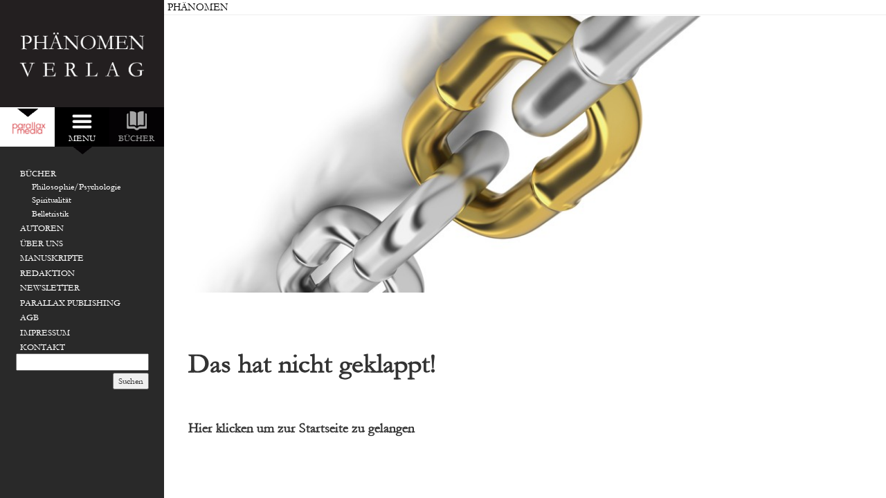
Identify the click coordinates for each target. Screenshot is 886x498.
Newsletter (50, 288)
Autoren (42, 228)
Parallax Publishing (70, 303)
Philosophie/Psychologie (76, 187)
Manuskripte (52, 258)
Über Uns (41, 243)
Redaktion (47, 273)
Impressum (45, 333)
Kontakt (42, 347)
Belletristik (50, 214)
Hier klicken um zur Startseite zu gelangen (301, 428)
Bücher (38, 173)
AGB (29, 317)
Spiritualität (51, 200)
